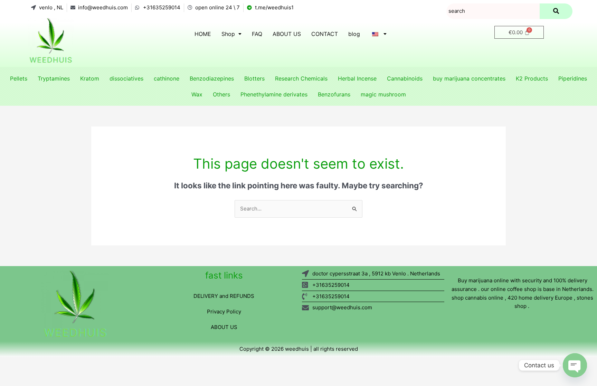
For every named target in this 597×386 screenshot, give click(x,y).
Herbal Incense (357, 78)
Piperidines (572, 78)
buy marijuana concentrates (469, 78)
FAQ (257, 33)
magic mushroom (383, 94)
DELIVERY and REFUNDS (223, 296)
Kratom (89, 78)
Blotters (254, 78)
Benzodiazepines (212, 78)
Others (221, 94)
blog (354, 33)
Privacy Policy (224, 311)
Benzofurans (334, 94)
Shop (228, 33)
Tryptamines (54, 78)
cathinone (166, 78)
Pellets (18, 78)
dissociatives (126, 78)
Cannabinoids (405, 78)
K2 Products (532, 78)
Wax (196, 94)
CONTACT (324, 33)
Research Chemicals (301, 78)
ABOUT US (287, 33)
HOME (203, 33)
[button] (231, 34)
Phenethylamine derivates (273, 94)
